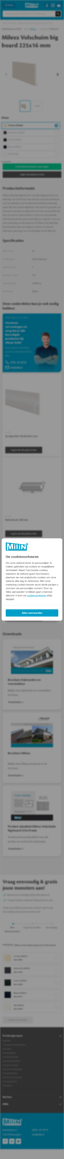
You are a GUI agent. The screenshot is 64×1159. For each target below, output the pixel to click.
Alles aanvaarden (32, 612)
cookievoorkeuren (36, 595)
